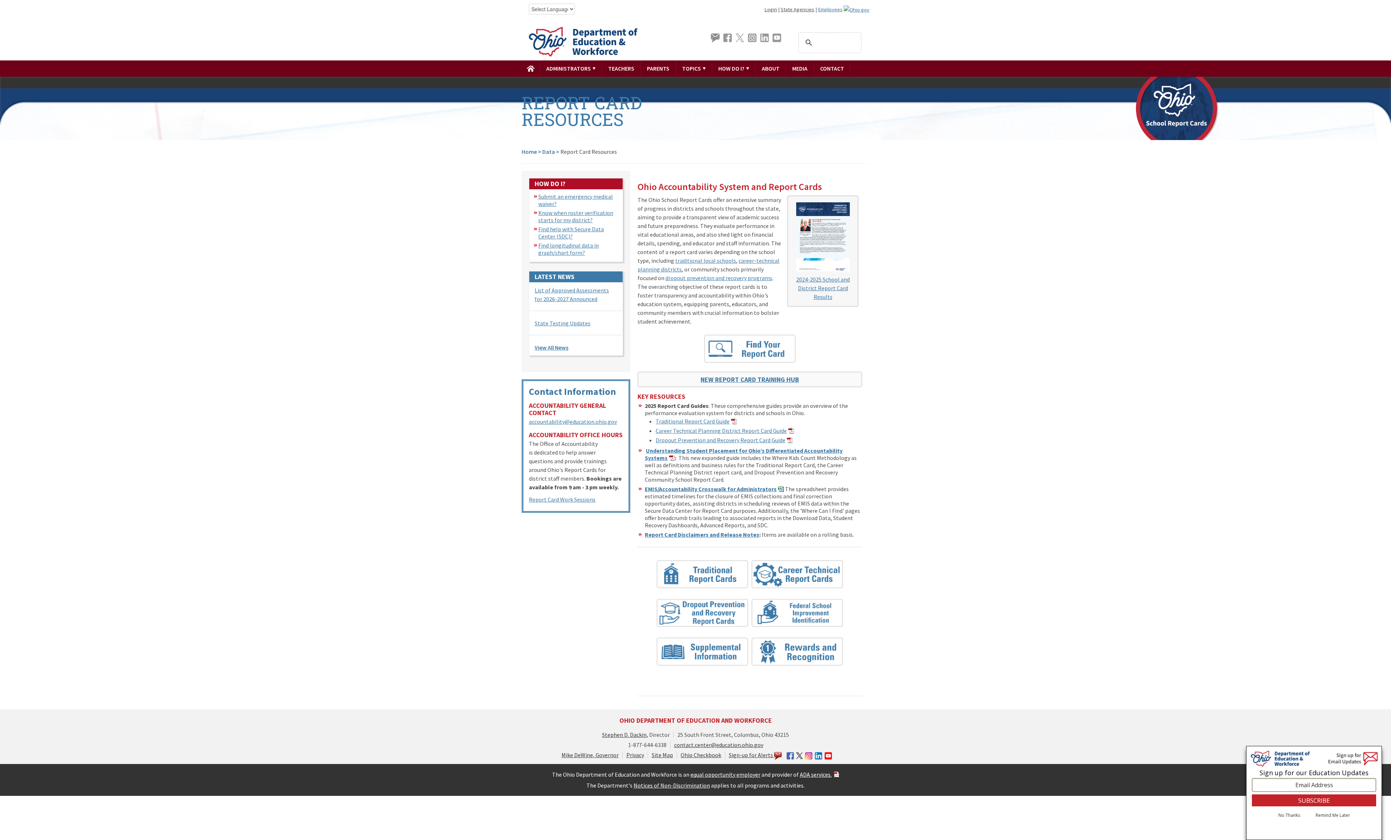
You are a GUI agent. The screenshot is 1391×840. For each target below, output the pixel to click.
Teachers (621, 68)
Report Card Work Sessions (562, 499)
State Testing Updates (562, 323)
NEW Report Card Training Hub (750, 379)
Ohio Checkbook (701, 755)
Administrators (569, 68)
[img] (531, 68)
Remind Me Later (1333, 816)
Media (799, 68)
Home (529, 151)
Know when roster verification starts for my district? (575, 216)
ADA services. (816, 774)
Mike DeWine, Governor (590, 755)
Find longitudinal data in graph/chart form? (568, 249)
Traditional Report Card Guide (693, 421)
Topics (692, 68)
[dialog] (1314, 793)
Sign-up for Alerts (751, 755)
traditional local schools (705, 260)
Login (770, 9)
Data (548, 151)
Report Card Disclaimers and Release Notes (702, 534)
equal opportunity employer (725, 774)
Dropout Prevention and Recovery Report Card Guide (720, 440)
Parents (658, 68)
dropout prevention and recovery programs (718, 278)
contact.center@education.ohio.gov (718, 744)
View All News (551, 347)
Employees (830, 9)
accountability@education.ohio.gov (573, 421)
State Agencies (797, 9)
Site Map (662, 755)
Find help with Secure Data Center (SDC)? (571, 232)
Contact (832, 68)
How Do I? (731, 68)
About (771, 68)
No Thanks (1289, 816)
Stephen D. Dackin (624, 734)
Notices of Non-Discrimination (672, 785)
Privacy (635, 755)
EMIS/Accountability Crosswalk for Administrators (711, 489)
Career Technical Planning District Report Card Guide (721, 430)
